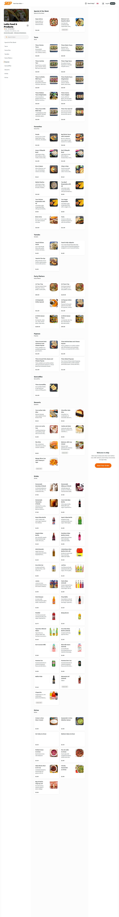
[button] (16, 42)
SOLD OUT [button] (64, 29)
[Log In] (103, 3)
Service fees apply (8, 33)
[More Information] (27, 25)
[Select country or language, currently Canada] (97, 3)
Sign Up (113, 3)
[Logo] (8, 3)
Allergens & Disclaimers (20, 33)
